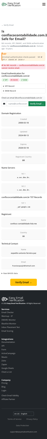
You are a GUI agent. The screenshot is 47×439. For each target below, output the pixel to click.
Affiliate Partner (8, 399)
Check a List (7, 372)
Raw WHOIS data (10, 273)
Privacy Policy (32, 419)
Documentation (8, 342)
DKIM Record (10, 91)
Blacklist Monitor (9, 323)
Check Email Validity (10, 395)
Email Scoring (7, 331)
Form (4, 349)
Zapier (4, 364)
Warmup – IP (7, 316)
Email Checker (8, 312)
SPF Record (9, 86)
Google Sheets (8, 368)
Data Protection (22, 425)
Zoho (4, 360)
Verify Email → (37, 103)
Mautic (4, 357)
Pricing (4, 383)
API (3, 346)
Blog (3, 386)
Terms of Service (14, 419)
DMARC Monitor (9, 320)
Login (4, 390)
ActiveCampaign (8, 353)
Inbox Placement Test (11, 327)
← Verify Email (8, 25)
